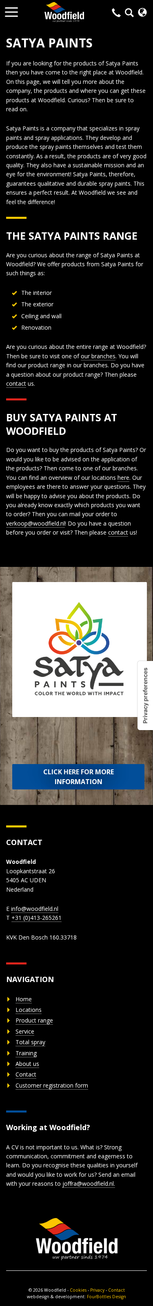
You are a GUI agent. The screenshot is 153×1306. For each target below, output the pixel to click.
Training (26, 1053)
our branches (98, 356)
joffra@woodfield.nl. (88, 1183)
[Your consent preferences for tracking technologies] (145, 695)
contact (16, 383)
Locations (29, 1010)
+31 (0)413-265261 (36, 918)
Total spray (30, 1042)
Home (24, 999)
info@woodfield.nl (34, 909)
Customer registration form (52, 1085)
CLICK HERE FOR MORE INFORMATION (78, 776)
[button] (11, 9)
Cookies (78, 1290)
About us (27, 1064)
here (123, 477)
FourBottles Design (76, 1296)
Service (25, 1031)
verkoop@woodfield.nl (35, 523)
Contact (26, 1074)
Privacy (97, 1290)
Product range (34, 1020)
